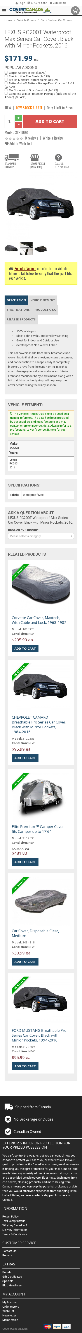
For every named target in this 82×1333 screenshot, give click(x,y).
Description (16, 300)
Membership (10, 1320)
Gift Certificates (12, 1276)
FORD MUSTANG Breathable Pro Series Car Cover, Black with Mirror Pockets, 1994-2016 (39, 1035)
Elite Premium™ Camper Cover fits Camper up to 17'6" (38, 829)
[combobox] (41, 536)
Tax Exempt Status (13, 1221)
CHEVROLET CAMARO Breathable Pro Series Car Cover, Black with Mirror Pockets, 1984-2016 (39, 724)
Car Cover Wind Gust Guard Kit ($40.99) (33, 90)
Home (8, 20)
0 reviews (31, 138)
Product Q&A (45, 310)
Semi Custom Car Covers (56, 20)
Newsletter (9, 1315)
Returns (7, 1255)
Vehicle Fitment (43, 300)
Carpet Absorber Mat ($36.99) (27, 72)
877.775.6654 (38, 2)
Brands (6, 1272)
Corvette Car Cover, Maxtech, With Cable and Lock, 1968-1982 (39, 620)
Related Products (21, 319)
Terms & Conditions (14, 1234)
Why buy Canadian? (14, 1225)
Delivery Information (15, 1229)
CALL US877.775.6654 (62, 165)
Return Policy (10, 1216)
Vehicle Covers (26, 20)
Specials (7, 1281)
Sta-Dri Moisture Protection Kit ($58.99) (33, 79)
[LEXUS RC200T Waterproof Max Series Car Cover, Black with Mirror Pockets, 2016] (41, 205)
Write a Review (53, 138)
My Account (9, 1302)
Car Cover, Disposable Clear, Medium (35, 933)
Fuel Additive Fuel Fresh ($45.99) (29, 76)
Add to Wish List (20, 143)
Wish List (8, 1311)
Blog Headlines (12, 1285)
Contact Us (59, 2)
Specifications (18, 310)
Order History (10, 1306)
